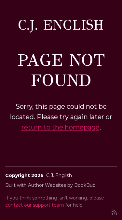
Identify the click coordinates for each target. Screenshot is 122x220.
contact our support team (34, 205)
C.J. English (61, 25)
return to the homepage (60, 127)
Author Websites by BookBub (62, 185)
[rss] (114, 212)
